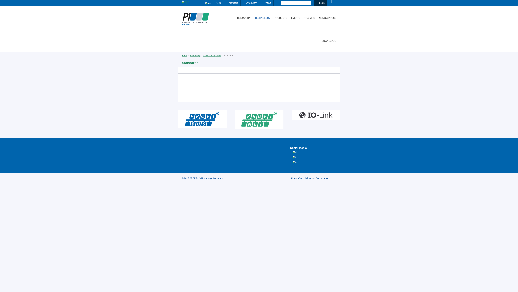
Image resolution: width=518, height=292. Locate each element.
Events (295, 18)
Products (281, 18)
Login (322, 3)
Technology (262, 18)
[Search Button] (278, 3)
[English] (333, 1)
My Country (251, 3)
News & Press (327, 18)
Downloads (329, 41)
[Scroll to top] (514, 287)
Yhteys (267, 3)
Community (244, 18)
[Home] (232, 12)
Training (309, 18)
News (218, 3)
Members (233, 3)
